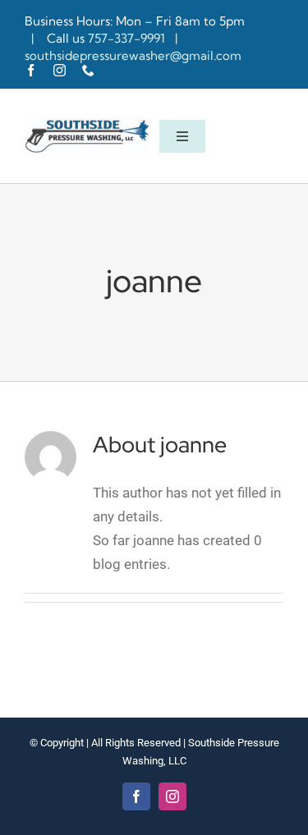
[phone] (88, 70)
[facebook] (31, 70)
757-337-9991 (128, 38)
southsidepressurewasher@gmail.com (133, 55)
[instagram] (59, 70)
